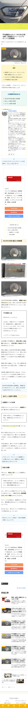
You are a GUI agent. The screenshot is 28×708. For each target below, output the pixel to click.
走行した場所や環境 (13, 230)
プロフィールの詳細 (21, 703)
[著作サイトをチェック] (9, 154)
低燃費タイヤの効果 (14, 232)
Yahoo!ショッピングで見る (14, 216)
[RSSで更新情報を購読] (14, 154)
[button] (25, 390)
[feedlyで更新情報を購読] (11, 154)
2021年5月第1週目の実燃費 (14, 228)
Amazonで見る (14, 208)
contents (12, 224)
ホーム (7, 700)
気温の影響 (12, 234)
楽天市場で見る (14, 212)
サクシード (5, 583)
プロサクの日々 (12, 111)
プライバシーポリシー (20, 700)
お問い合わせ (7, 703)
